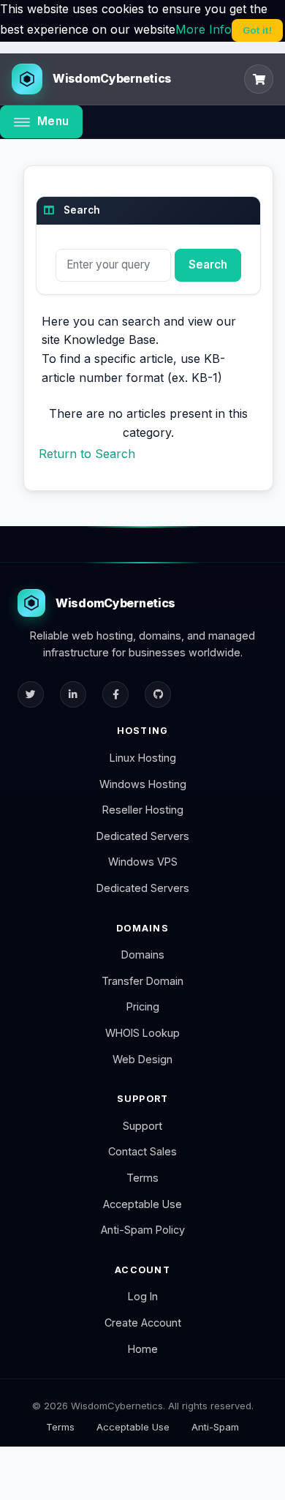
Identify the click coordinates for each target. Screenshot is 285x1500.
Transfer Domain (142, 981)
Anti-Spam (215, 1427)
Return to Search (87, 453)
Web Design (142, 1059)
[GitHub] (158, 694)
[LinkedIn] (73, 694)
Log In (143, 1296)
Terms (142, 1177)
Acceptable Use (142, 1204)
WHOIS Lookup (142, 1033)
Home (143, 1349)
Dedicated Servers (142, 836)
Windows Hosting (142, 784)
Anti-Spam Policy (143, 1229)
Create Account (142, 1322)
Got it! (257, 30)
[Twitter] (31, 694)
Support (142, 1126)
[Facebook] (115, 694)
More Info (203, 29)
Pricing (142, 1006)
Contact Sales (142, 1151)
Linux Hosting (143, 757)
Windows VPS (143, 861)
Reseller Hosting (142, 809)
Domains (142, 954)
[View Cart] (258, 79)
